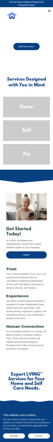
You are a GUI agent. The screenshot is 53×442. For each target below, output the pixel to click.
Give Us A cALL (26, 47)
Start (26, 255)
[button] (49, 10)
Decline (14, 436)
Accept (38, 436)
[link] (12, 11)
